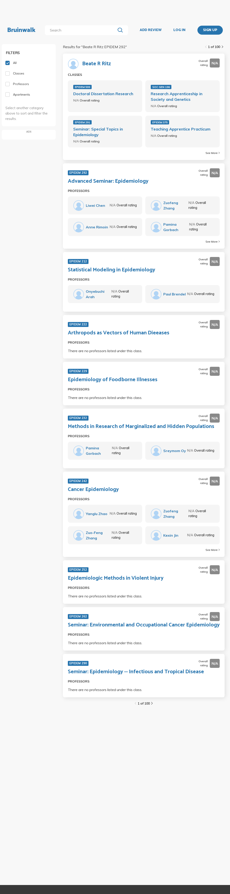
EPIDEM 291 (82, 122)
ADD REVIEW (150, 30)
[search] (81, 30)
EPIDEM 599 (82, 87)
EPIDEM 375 (160, 122)
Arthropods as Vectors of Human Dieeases (118, 333)
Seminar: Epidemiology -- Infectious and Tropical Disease (136, 672)
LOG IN (179, 30)
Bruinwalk (21, 30)
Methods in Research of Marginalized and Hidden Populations (141, 427)
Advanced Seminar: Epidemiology (108, 181)
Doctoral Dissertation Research (103, 93)
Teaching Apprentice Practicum (180, 129)
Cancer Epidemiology (93, 490)
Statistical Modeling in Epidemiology (111, 270)
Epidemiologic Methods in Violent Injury (116, 578)
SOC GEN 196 (161, 87)
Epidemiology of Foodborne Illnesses (112, 380)
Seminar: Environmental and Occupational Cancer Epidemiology (144, 625)
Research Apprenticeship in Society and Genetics (176, 96)
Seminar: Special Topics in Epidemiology (98, 131)
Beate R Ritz (96, 64)
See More (212, 153)
